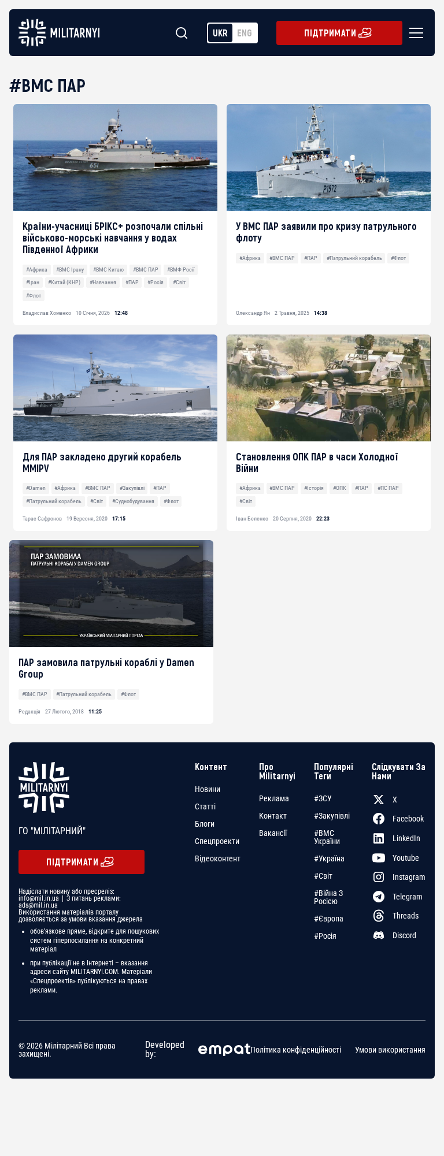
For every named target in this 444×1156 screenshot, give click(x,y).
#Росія (155, 282)
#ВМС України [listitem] (327, 837)
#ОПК (339, 488)
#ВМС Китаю (108, 269)
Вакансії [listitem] (273, 833)
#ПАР (132, 282)
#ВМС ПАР (145, 269)
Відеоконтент (217, 858)
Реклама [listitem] (274, 798)
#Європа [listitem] (328, 918)
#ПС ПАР (388, 488)
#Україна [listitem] (329, 858)
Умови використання (390, 1050)
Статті (205, 806)
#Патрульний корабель (354, 258)
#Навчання (103, 282)
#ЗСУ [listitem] (323, 798)
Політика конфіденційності (295, 1050)
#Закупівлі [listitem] (332, 815)
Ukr (220, 32)
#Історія (314, 488)
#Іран (32, 282)
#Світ (179, 282)
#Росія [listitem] (325, 936)
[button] (414, 33)
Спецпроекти (217, 841)
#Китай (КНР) (64, 282)
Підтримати (330, 32)
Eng (244, 32)
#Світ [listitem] (323, 875)
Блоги (204, 823)
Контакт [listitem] (273, 815)
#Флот (33, 295)
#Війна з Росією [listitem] (328, 897)
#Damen (36, 488)
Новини (207, 789)
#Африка (36, 269)
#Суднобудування (133, 501)
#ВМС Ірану (70, 269)
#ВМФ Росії (180, 269)
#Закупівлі (132, 488)
